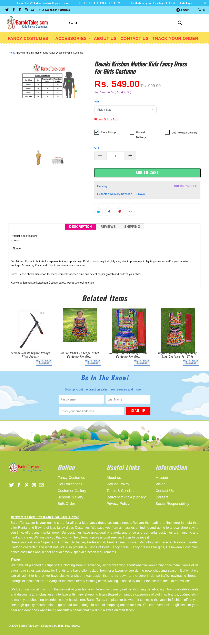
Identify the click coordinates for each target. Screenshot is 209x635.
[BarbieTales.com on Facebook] (13, 10)
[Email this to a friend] (130, 212)
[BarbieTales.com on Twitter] (7, 10)
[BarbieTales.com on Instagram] (26, 10)
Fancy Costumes (29, 38)
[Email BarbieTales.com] (32, 10)
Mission (162, 478)
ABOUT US (105, 38)
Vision (161, 484)
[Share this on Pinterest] (120, 212)
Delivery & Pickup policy (126, 497)
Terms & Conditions (122, 491)
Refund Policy (118, 484)
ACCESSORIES (71, 38)
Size (97, 101)
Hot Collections (70, 484)
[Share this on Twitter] (98, 212)
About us (114, 478)
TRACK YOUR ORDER (175, 38)
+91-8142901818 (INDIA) (53, 10)
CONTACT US (134, 38)
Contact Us (165, 491)
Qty (96, 147)
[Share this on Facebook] (109, 212)
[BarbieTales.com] (27, 23)
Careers (162, 497)
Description (80, 226)
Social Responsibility (172, 503)
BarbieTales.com (29, 625)
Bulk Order (66, 503)
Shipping (132, 226)
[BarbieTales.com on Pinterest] (19, 10)
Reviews (108, 226)
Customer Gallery (72, 491)
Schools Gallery (70, 497)
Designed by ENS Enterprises (60, 625)
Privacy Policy (118, 503)
